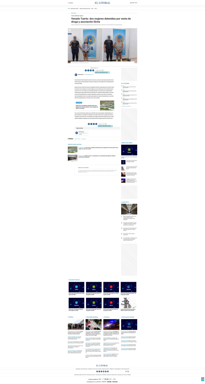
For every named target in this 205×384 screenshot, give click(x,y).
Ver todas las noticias (126, 106)
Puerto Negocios (118, 368)
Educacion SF (126, 368)
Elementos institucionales (112, 374)
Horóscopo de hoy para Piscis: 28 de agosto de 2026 (129, 86)
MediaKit (129, 374)
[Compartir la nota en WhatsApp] (90, 70)
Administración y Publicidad (101, 374)
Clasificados (90, 368)
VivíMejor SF (111, 368)
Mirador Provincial (105, 368)
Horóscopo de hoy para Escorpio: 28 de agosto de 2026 (130, 103)
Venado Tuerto (77, 138)
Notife (122, 368)
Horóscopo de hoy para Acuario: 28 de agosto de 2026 (129, 90)
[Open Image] (70, 30)
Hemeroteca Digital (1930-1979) (80, 374)
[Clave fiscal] (202, 380)
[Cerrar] (108, 72)
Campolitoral (78, 368)
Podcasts (99, 368)
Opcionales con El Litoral (122, 374)
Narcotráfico (83, 138)
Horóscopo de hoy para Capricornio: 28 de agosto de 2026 (130, 94)
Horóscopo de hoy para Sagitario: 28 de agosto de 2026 (130, 99)
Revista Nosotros (84, 368)
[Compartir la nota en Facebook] (86, 70)
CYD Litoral (95, 368)
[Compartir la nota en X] (88, 70)
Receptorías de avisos (91, 374)
